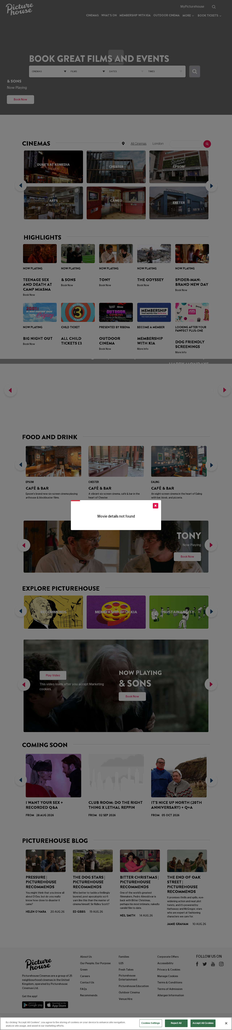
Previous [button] (22, 186)
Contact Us (87, 982)
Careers (85, 976)
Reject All (176, 1023)
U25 (121, 963)
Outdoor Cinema (166, 15)
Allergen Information (170, 995)
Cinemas (92, 15)
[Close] (226, 1023)
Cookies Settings (150, 1023)
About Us (86, 956)
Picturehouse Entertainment (128, 977)
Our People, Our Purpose (95, 963)
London (158, 143)
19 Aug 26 (96, 911)
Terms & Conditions (169, 982)
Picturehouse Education (134, 986)
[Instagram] (221, 965)
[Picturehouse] (19, 10)
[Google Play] (33, 1005)
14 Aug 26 (146, 915)
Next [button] (210, 186)
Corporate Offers (168, 956)
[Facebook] (197, 965)
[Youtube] (213, 965)
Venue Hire (125, 999)
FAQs (83, 989)
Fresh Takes (126, 969)
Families (124, 956)
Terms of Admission (170, 989)
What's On (109, 15)
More (187, 15)
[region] (116, 1023)
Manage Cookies (167, 976)
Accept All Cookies (203, 1023)
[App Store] (56, 1005)
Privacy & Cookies (168, 969)
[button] (9, 391)
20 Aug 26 (57, 911)
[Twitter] (205, 965)
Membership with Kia (135, 15)
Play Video (53, 675)
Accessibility (165, 963)
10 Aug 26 (199, 924)
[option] (53, 187)
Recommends (88, 995)
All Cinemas (138, 143)
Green (84, 969)
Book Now (20, 115)
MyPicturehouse (192, 6)
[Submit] (194, 71)
